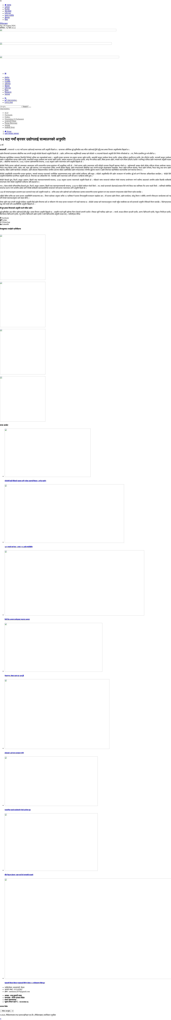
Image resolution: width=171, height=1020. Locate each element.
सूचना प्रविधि (9, 15)
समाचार (7, 7)
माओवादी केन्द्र (10, 127)
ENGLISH (9, 102)
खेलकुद (7, 17)
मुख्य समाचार (9, 133)
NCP (6, 113)
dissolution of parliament (14, 119)
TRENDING (5, 109)
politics (7, 117)
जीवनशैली (8, 11)
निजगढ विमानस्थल (11, 123)
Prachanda (8, 115)
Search (25, 107)
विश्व (6, 20)
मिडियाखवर (4, 24)
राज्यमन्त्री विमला (10, 121)
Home (8, 131)
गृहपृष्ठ (8, 5)
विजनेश (7, 9)
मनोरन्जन (8, 13)
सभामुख (7, 125)
